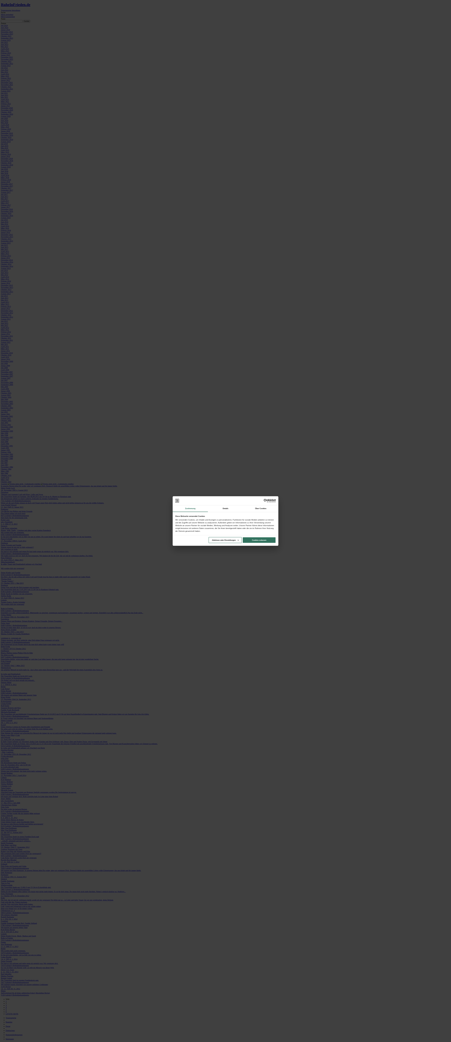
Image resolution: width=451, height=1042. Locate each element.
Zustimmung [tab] (190, 508)
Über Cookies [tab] (260, 508)
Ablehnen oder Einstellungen (224, 540)
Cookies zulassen (259, 540)
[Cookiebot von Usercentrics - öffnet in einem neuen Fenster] (265, 501)
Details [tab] (225, 508)
